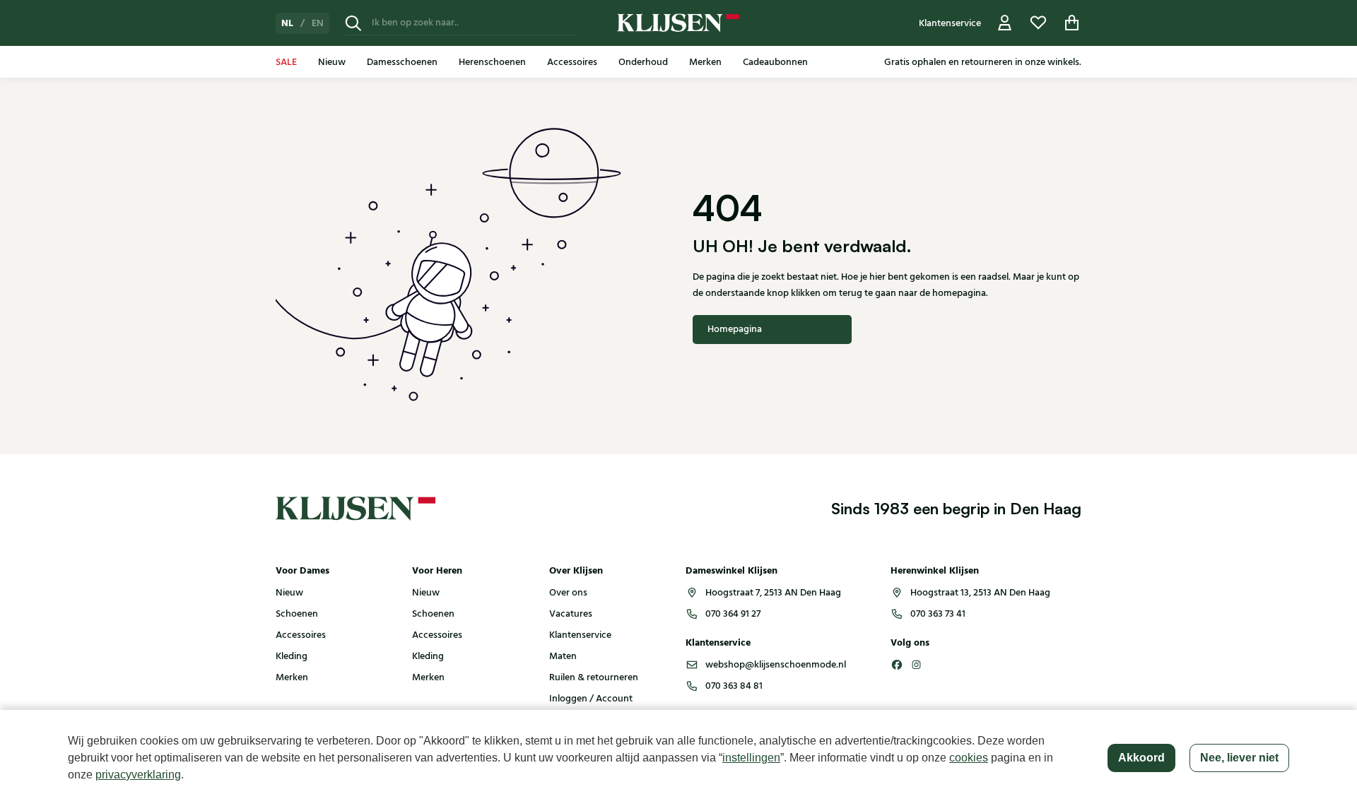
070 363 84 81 (734, 686)
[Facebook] (897, 665)
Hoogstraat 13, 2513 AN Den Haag (980, 593)
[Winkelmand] (1072, 23)
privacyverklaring (138, 775)
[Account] (1005, 23)
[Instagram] (916, 665)
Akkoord (1141, 758)
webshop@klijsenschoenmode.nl (775, 665)
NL (287, 23)
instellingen (751, 758)
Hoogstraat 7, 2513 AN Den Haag (773, 593)
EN (318, 23)
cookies (968, 758)
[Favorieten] (1038, 23)
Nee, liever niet (1239, 758)
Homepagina (734, 329)
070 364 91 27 (732, 614)
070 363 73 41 (937, 614)
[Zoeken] (353, 23)
